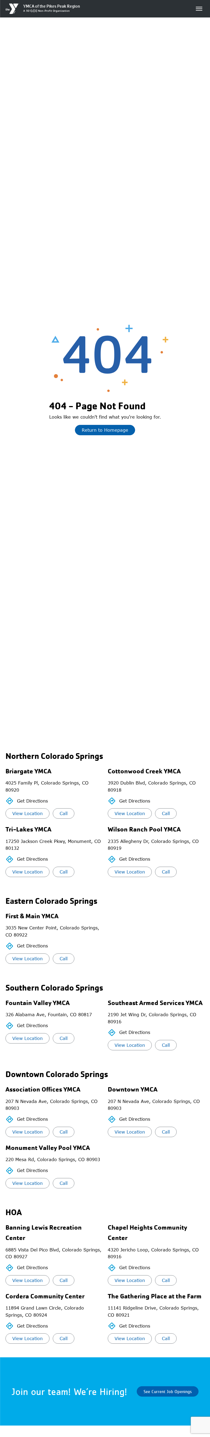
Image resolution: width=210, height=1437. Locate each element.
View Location (27, 813)
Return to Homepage (105, 430)
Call (64, 813)
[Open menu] (199, 8)
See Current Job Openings (168, 1391)
